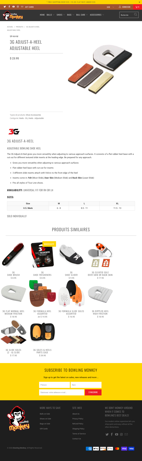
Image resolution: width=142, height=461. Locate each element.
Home (42, 14)
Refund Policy (77, 424)
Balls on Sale (45, 414)
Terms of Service (79, 434)
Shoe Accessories (33, 115)
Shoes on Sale (45, 419)
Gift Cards (29, 7)
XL (27, 70)
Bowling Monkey (19, 448)
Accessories (96, 14)
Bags (69, 14)
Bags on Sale (45, 424)
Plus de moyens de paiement (49, 105)
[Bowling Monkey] (13, 15)
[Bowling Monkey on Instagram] (18, 7)
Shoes (59, 14)
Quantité (14, 83)
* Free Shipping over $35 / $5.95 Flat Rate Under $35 (71, 2)
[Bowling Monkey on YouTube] (13, 7)
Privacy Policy (77, 419)
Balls (49, 14)
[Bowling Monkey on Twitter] (4, 7)
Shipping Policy (78, 429)
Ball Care (80, 14)
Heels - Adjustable (36, 118)
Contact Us (76, 439)
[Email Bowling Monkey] (22, 7)
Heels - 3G (23, 118)
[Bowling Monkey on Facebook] (9, 7)
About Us (75, 414)
